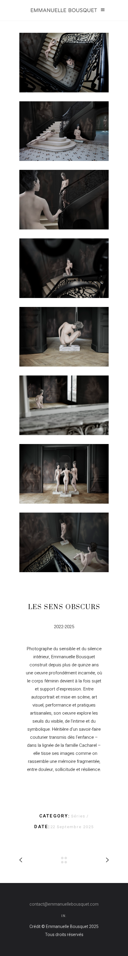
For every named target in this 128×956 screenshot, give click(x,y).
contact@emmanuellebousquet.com (64, 904)
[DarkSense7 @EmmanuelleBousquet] (64, 474)
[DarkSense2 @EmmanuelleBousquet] (64, 131)
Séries (79, 816)
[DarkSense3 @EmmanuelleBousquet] (64, 199)
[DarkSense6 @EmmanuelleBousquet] (64, 405)
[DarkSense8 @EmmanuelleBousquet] (64, 542)
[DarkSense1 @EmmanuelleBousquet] (64, 62)
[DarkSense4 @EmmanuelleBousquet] (64, 268)
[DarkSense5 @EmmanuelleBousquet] (64, 337)
